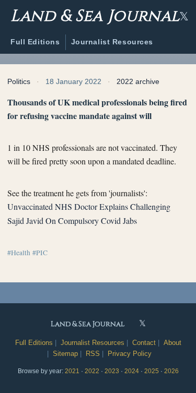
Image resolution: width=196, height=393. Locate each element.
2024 (131, 371)
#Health (18, 252)
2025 (151, 371)
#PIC (40, 252)
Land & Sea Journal (95, 14)
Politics (18, 81)
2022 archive (138, 81)
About (172, 343)
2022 (92, 371)
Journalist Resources (112, 42)
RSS (93, 354)
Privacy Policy (130, 354)
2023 (112, 371)
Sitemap (65, 354)
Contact (144, 343)
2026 (171, 371)
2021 (72, 371)
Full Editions (35, 42)
